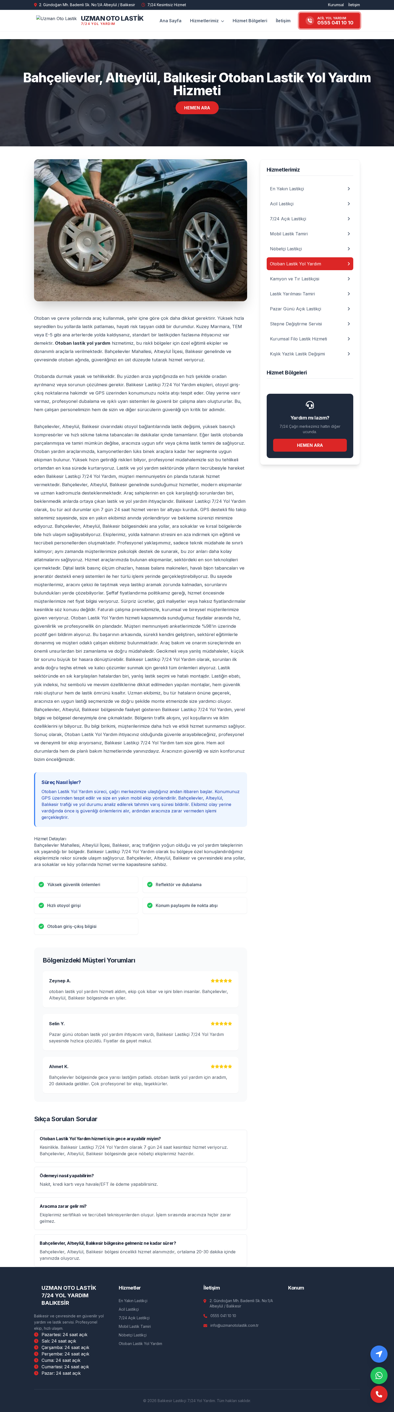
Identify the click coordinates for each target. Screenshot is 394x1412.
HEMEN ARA (197, 107)
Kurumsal (336, 4)
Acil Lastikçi (129, 1309)
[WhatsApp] (379, 1375)
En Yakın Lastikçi (133, 1300)
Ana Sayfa (170, 20)
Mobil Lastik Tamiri (135, 1326)
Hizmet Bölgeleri (250, 20)
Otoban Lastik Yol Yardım (140, 1343)
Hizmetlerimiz (205, 20)
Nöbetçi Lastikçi (133, 1335)
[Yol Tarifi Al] (379, 1354)
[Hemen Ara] (379, 1394)
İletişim (354, 4)
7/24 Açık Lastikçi (134, 1318)
